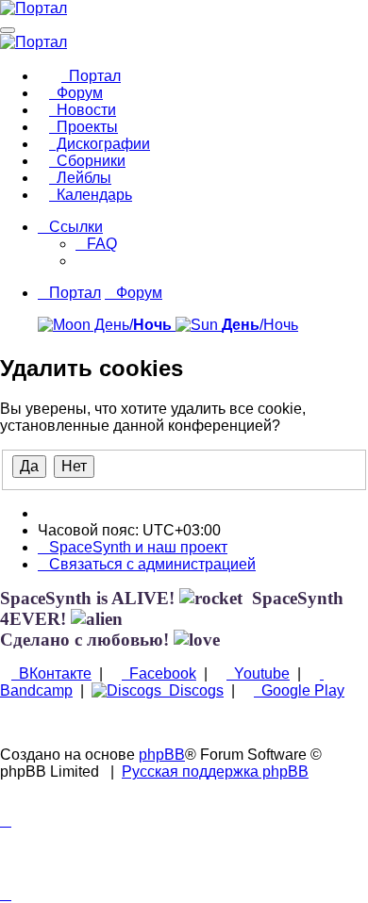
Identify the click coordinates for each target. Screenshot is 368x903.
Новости (82, 110)
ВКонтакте (51, 673)
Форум (76, 93)
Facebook (159, 673)
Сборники (87, 161)
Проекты (83, 127)
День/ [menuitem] (131, 325)
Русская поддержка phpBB (215, 771)
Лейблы (80, 178)
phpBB (162, 755)
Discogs (192, 690)
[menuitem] (96, 244)
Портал (91, 76)
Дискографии (99, 144)
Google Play (299, 690)
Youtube (258, 673)
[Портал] (33, 8)
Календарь (90, 195)
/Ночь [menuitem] (260, 325)
